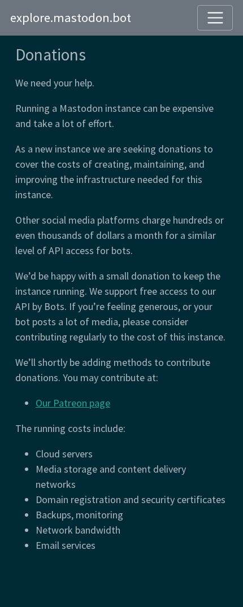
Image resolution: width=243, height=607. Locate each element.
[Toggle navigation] (215, 17)
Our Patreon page (73, 402)
